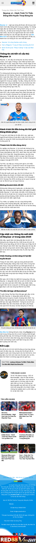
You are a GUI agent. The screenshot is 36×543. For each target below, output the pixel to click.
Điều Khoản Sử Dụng (22, 477)
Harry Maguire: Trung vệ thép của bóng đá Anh (18, 45)
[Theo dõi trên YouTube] (22, 534)
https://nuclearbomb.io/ (20, 504)
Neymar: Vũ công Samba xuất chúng (14, 42)
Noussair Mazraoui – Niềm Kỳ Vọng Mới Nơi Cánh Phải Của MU (9, 457)
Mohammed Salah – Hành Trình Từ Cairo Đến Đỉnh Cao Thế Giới (26, 415)
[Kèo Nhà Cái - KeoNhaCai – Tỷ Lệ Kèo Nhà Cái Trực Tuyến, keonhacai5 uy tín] (18, 3)
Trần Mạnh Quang (27, 520)
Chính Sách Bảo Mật (9, 477)
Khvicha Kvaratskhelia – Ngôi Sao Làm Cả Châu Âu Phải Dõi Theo (9, 415)
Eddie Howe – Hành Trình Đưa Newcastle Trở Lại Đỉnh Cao (9, 436)
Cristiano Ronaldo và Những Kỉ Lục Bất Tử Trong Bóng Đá (26, 436)
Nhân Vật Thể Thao (17, 10)
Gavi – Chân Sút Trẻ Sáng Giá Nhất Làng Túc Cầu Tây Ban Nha (26, 457)
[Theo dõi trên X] (14, 534)
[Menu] (2, 3)
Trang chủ (5, 10)
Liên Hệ (31, 477)
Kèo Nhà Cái (4, 332)
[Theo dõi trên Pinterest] (16, 534)
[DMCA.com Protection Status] (18, 481)
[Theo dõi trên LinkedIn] (19, 534)
